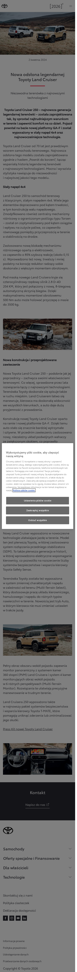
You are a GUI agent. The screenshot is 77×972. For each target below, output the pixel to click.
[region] (37, 486)
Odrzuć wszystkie (37, 520)
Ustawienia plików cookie (37, 500)
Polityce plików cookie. (24, 490)
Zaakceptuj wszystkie (37, 510)
